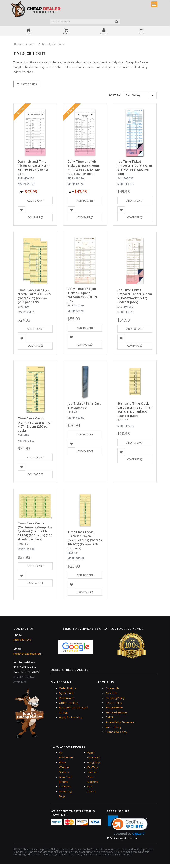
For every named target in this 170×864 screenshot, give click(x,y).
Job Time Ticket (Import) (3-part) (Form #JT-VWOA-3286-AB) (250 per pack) (134, 296)
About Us (111, 693)
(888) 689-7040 (22, 640)
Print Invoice (66, 698)
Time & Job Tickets (53, 44)
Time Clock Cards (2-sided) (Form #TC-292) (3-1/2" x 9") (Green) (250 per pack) (34, 296)
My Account (66, 693)
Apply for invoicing (70, 717)
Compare (34, 217)
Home (20, 44)
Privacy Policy (114, 707)
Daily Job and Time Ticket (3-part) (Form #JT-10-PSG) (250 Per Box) (33, 167)
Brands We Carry (116, 732)
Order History (67, 688)
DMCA (109, 717)
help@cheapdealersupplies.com (33, 653)
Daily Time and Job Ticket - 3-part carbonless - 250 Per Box (82, 295)
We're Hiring (113, 727)
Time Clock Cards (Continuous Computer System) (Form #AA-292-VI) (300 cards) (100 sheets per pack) (35, 531)
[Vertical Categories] (154, 4)
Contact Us (112, 688)
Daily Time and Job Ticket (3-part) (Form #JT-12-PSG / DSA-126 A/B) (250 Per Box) (84, 167)
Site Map (127, 854)
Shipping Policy (115, 698)
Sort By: (114, 95)
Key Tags (92, 767)
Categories (28, 84)
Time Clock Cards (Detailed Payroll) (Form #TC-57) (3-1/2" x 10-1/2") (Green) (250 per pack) (85, 540)
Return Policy (114, 703)
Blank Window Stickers (64, 767)
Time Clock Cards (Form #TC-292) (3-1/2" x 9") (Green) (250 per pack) (35, 424)
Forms (33, 44)
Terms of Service (116, 712)
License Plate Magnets (92, 777)
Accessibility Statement (120, 722)
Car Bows (65, 786)
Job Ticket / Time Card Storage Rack (84, 405)
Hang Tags (93, 762)
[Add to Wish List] (21, 210)
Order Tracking (68, 703)
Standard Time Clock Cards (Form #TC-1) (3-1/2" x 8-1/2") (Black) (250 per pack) (134, 409)
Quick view (35, 117)
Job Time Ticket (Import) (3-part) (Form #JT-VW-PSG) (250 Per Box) (134, 167)
